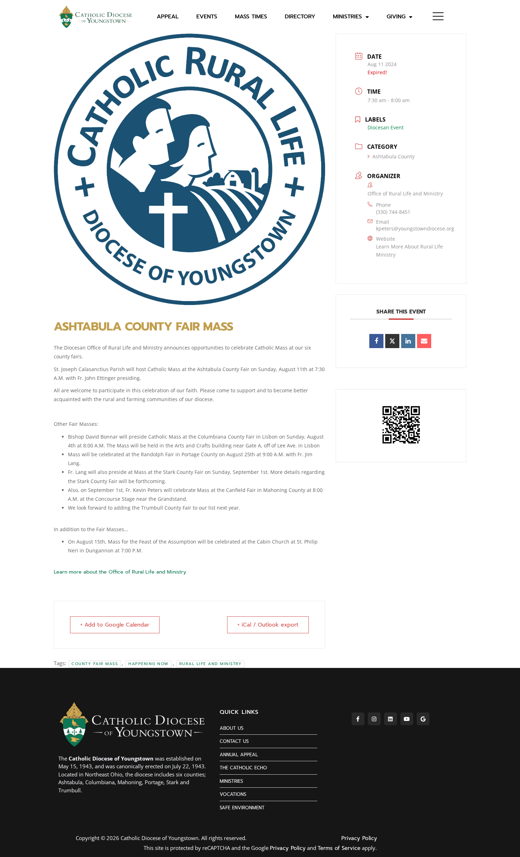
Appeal (168, 16)
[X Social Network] (392, 341)
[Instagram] (374, 718)
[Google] (423, 718)
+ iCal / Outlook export (268, 625)
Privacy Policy (359, 838)
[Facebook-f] (358, 718)
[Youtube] (406, 718)
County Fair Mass (94, 664)
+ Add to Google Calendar (114, 625)
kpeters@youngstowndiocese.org (415, 228)
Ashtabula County (393, 156)
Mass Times (251, 16)
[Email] (424, 341)
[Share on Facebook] (376, 341)
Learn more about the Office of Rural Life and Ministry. (120, 572)
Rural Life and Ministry (210, 664)
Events (206, 16)
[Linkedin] (408, 341)
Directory (300, 16)
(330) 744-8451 (393, 212)
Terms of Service (339, 848)
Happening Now (148, 664)
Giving (396, 16)
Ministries (347, 16)
